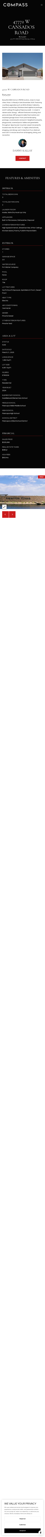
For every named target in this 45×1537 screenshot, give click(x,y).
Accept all (23, 1530)
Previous (5, 514)
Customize (22, 1524)
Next (12, 514)
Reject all (22, 1519)
